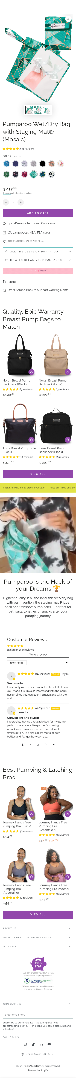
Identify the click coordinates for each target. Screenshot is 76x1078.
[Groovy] (51, 164)
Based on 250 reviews (20, 649)
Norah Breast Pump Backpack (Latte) (53, 382)
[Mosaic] (33, 174)
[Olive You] (6, 174)
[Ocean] (15, 174)
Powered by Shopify (38, 1070)
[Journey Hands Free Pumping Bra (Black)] (20, 802)
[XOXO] (51, 174)
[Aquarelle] (42, 174)
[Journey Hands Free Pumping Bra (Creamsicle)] (56, 802)
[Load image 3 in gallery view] (47, 110)
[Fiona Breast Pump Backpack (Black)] (56, 424)
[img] (26, 673)
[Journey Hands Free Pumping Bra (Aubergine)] (20, 865)
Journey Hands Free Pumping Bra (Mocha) (54, 887)
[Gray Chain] (33, 164)
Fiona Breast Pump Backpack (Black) (52, 450)
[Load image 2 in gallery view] (38, 110)
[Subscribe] (71, 1015)
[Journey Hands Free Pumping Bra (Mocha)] (56, 865)
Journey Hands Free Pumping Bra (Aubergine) (17, 889)
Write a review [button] (38, 654)
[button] (11, 148)
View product (31, 814)
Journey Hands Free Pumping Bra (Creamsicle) (53, 826)
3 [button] (38, 744)
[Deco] (15, 164)
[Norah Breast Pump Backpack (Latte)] (56, 356)
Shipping (7, 193)
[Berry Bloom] (24, 174)
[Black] (42, 164)
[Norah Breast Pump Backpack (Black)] (20, 356)
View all (38, 474)
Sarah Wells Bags (32, 1066)
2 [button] (30, 744)
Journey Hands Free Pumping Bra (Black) (17, 824)
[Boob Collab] (6, 164)
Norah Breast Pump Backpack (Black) (16, 382)
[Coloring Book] (24, 164)
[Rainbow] (61, 164)
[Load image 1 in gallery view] (29, 110)
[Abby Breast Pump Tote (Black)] (20, 424)
